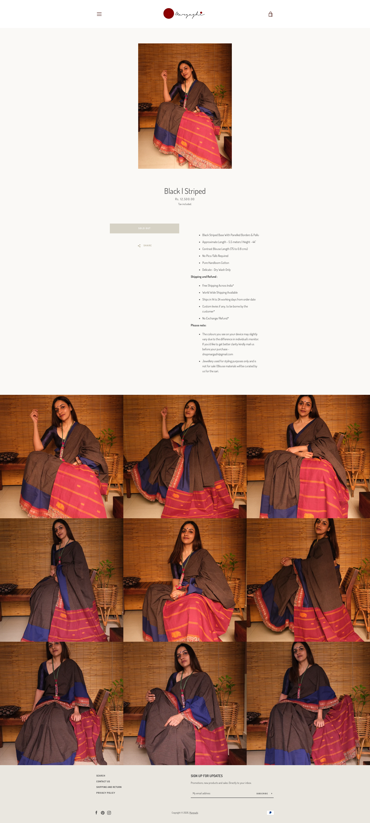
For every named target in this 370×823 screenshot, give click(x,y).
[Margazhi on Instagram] (109, 812)
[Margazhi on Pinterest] (103, 812)
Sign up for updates (207, 776)
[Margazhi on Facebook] (96, 812)
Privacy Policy (105, 792)
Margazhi (193, 812)
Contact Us (103, 781)
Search (100, 775)
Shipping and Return (109, 787)
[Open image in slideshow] (185, 106)
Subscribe (262, 793)
